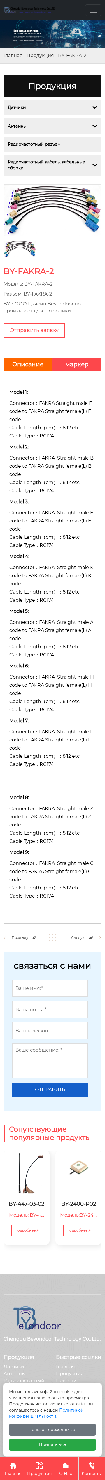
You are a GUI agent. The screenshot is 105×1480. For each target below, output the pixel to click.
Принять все (52, 1444)
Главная (13, 55)
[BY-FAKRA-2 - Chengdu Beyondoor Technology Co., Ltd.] (29, 10)
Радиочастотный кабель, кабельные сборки (47, 165)
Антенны (17, 126)
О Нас (65, 1469)
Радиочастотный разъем (34, 144)
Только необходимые (52, 1429)
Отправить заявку (34, 330)
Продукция (40, 55)
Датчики (17, 107)
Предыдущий (24, 937)
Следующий (82, 937)
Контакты (92, 1469)
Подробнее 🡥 (27, 1230)
